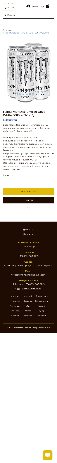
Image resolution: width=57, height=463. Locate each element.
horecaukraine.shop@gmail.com (28, 274)
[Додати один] (18, 181)
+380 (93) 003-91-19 (28, 256)
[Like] (42, 6)
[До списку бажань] (28, 208)
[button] (47, 6)
